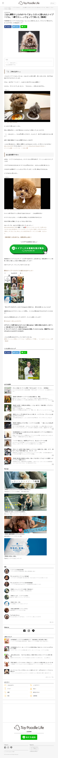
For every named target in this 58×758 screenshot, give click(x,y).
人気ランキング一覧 (49, 677)
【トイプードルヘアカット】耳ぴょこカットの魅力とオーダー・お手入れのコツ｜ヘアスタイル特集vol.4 (31, 671)
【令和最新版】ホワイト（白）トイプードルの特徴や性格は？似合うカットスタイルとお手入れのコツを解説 (31, 648)
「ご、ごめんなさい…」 (12, 62)
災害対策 (35, 695)
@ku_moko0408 (8, 146)
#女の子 (29, 231)
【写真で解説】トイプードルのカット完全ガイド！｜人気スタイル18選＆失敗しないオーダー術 (31, 662)
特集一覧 (51, 622)
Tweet (16, 26)
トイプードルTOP (7, 7)
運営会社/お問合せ (33, 751)
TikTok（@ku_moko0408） (12, 122)
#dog (30, 146)
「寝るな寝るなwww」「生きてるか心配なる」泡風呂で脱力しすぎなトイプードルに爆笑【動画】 (31, 655)
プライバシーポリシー (34, 749)
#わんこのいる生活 (22, 231)
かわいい (18, 7)
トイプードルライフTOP (9, 751)
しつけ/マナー (36, 685)
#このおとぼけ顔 (11, 229)
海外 (8, 695)
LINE (24, 26)
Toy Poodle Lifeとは (34, 747)
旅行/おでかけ (36, 692)
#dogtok (37, 146)
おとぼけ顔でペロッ (11, 64)
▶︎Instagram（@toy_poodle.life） (13, 321)
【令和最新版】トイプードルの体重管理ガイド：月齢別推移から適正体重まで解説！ (29, 639)
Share (8, 26)
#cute (33, 146)
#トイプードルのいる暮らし (31, 229)
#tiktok (42, 146)
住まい (34, 688)
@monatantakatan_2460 (10, 227)
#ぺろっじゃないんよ (32, 227)
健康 (8, 692)
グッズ (8, 688)
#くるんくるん (13, 231)
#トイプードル (25, 146)
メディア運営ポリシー (34, 748)
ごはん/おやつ (10, 685)
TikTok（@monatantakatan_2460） (14, 209)
